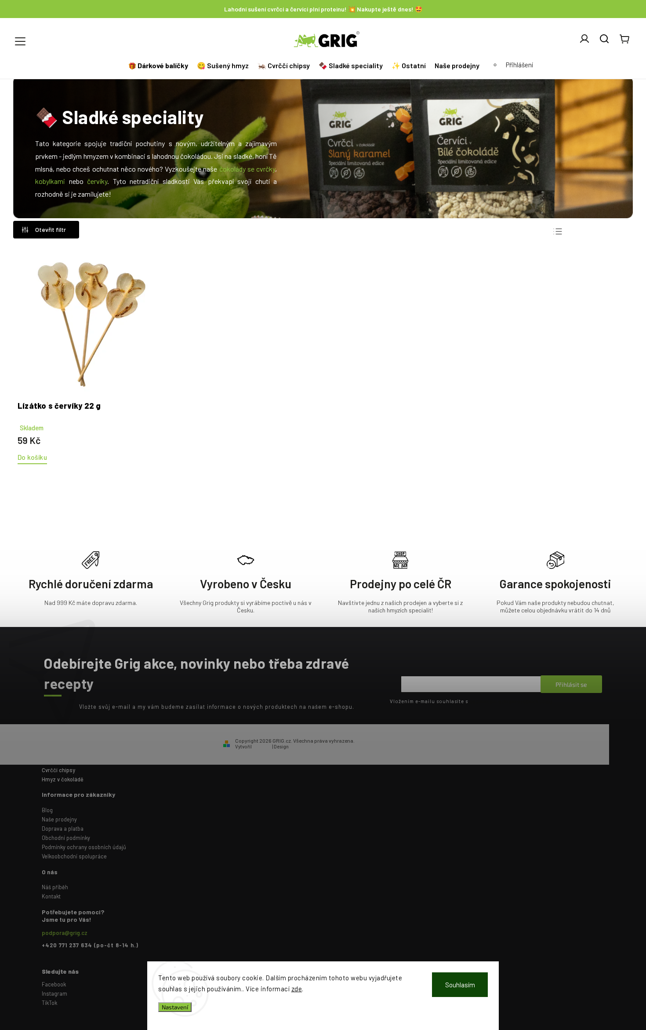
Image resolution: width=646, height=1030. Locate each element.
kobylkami (50, 181)
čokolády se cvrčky (247, 169)
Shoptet (262, 746)
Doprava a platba (62, 828)
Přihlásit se (571, 684)
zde (296, 989)
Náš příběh (55, 887)
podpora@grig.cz (64, 932)
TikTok (49, 1002)
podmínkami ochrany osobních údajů (510, 701)
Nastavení (175, 1007)
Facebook (54, 984)
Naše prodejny (59, 819)
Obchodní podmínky (66, 837)
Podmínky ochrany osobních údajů (84, 846)
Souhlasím (460, 985)
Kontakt (51, 896)
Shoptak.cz (303, 746)
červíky (97, 181)
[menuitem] (159, 66)
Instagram (54, 993)
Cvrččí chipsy (58, 769)
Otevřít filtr (50, 229)
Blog (47, 810)
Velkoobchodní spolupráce (74, 856)
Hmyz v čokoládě (62, 779)
